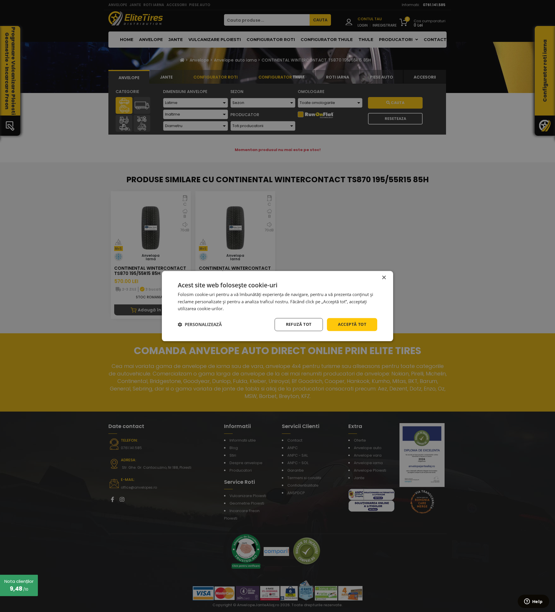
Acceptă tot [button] (352, 324)
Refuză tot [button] (299, 324)
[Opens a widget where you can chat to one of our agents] (533, 602)
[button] (200, 324)
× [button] (384, 278)
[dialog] (277, 306)
